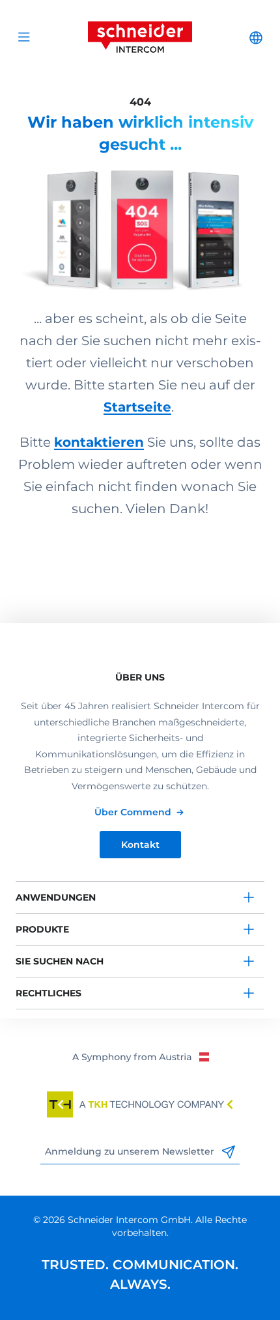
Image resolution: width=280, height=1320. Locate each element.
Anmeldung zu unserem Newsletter (131, 1151)
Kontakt (140, 844)
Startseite (137, 407)
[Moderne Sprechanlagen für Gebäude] (140, 224)
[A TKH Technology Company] (140, 1104)
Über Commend (132, 812)
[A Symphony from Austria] (140, 1056)
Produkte (42, 929)
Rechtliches (48, 993)
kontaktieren (99, 442)
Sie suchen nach (60, 961)
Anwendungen (56, 897)
